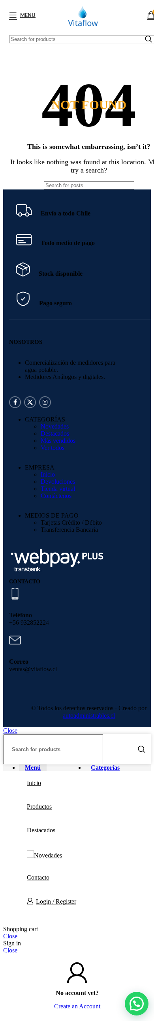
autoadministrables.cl (89, 715)
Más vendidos (58, 440)
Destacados (55, 433)
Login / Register (56, 901)
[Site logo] (83, 28)
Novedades (55, 426)
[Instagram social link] (45, 402)
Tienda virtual (58, 488)
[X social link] (30, 402)
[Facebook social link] (15, 402)
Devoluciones (58, 481)
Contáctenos (56, 495)
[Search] (142, 749)
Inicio (48, 474)
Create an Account (77, 1006)
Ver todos (52, 447)
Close (10, 730)
